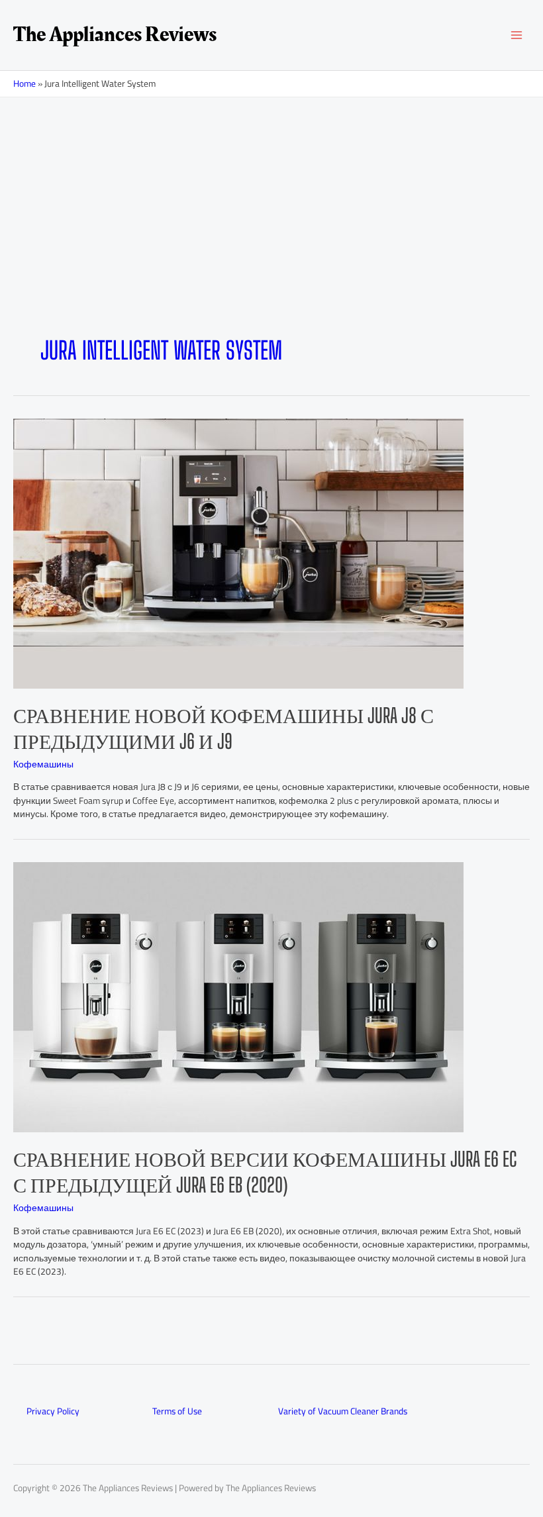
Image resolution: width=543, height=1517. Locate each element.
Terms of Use (177, 1411)
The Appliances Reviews (115, 34)
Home (24, 83)
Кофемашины (43, 764)
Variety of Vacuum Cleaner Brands (342, 1411)
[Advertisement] (271, 237)
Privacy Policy (52, 1411)
